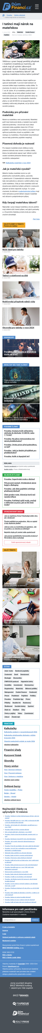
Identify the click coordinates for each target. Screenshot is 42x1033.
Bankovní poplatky (22, 671)
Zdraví (7, 717)
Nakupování (9, 692)
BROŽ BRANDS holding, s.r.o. (13, 948)
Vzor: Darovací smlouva (13, 770)
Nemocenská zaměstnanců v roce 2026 (16, 872)
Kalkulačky (10, 728)
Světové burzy (12, 786)
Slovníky (9, 760)
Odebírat (35, 920)
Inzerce (5, 930)
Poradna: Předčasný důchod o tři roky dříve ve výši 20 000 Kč (22, 889)
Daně (16, 674)
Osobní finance (30, 32)
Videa (20, 713)
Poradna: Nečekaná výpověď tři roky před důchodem (20, 839)
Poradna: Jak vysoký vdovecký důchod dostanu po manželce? (20, 842)
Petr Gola (36, 219)
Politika (33, 696)
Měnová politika (31, 689)
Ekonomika (17, 678)
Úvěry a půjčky (10, 713)
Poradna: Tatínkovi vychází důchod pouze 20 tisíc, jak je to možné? (22, 817)
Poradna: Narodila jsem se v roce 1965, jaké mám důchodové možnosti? (19, 868)
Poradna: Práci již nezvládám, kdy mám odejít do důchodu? (22, 846)
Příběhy (7, 703)
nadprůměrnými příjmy (27, 191)
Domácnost (24, 674)
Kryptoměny (9, 689)
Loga (4, 934)
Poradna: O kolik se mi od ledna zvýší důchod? (18, 877)
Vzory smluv (11, 766)
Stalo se (7, 710)
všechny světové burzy (12, 800)
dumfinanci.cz (13, 966)
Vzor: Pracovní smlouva (13, 773)
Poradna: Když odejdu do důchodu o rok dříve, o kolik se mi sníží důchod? (22, 893)
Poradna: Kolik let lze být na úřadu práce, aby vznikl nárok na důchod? (22, 861)
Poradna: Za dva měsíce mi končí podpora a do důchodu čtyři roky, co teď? (21, 884)
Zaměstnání (28, 713)
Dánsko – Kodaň (10, 797)
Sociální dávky (20, 706)
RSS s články (7, 955)
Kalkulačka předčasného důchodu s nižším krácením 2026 (19, 736)
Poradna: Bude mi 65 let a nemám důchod (17, 829)
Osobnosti (33, 692)
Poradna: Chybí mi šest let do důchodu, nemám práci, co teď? (21, 835)
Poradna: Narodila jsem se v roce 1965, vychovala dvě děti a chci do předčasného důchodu (22, 821)
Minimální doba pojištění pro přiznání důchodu (18, 853)
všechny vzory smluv (11, 780)
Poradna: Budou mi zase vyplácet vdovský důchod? (20, 900)
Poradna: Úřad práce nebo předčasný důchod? (18, 858)
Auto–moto (9, 671)
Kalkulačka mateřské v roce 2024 (18, 163)
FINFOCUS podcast (12, 682)
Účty (23, 710)
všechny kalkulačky (11, 745)
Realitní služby (8, 469)
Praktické (8, 724)
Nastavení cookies (9, 941)
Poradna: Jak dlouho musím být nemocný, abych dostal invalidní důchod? (21, 880)
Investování (18, 685)
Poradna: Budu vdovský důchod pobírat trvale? (18, 874)
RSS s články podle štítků (11, 958)
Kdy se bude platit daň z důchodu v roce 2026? (18, 832)
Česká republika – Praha (13, 790)
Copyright (21, 964)
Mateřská (20, 32)
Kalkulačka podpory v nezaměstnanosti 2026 (20, 732)
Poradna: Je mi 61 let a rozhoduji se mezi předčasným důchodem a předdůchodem (20, 849)
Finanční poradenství (10, 466)
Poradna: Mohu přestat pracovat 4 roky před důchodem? (21, 865)
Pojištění (6, 35)
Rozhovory (27, 703)
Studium (16, 710)
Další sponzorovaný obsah (21, 542)
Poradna (9, 15)
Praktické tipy (18, 699)
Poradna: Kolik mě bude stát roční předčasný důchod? (20, 902)
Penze (7, 696)
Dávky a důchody (19, 15)
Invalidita (8, 685)
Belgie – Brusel (9, 793)
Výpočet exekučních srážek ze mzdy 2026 (19, 741)
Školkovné (8, 706)
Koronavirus (29, 685)
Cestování (8, 674)
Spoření (31, 706)
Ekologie (8, 678)
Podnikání (15, 696)
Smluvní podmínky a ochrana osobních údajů (18, 937)
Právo (28, 699)
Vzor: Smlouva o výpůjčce (13, 776)
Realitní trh (17, 703)
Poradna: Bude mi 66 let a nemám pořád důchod (19, 855)
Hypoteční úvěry (27, 682)
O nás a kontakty (8, 927)
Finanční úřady (12, 749)
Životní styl (16, 717)
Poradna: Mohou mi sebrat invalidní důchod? (18, 897)
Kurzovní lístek (12, 755)
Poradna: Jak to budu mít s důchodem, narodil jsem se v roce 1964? (21, 826)
